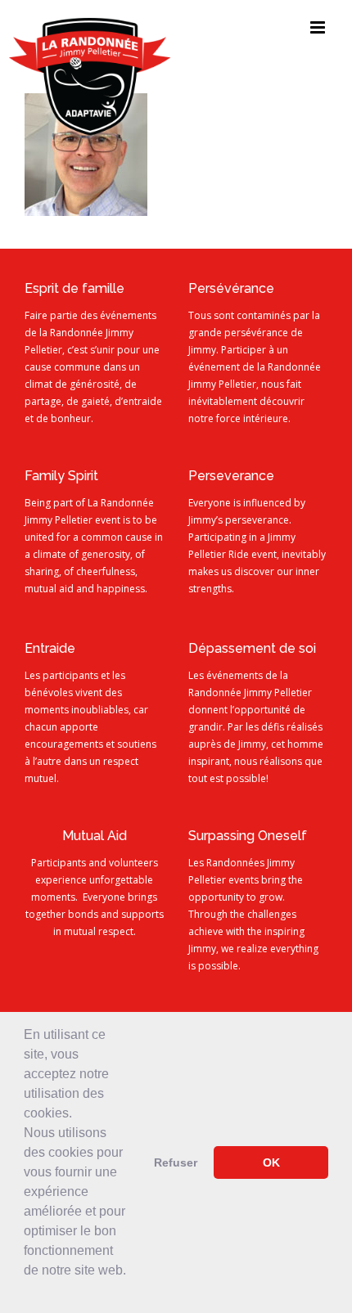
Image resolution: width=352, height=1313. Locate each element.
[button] (26, 1291)
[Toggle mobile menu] (318, 27)
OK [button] (271, 1162)
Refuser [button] (175, 1162)
